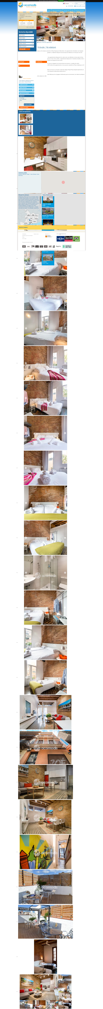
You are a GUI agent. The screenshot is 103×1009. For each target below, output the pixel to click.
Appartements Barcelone (57, 10)
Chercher (84, 3)
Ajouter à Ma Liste (23, 87)
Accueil (49, 10)
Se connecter (83, 6)
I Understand (60, 0)
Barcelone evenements (79, 10)
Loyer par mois (66, 10)
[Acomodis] (27, 4)
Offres (72, 10)
